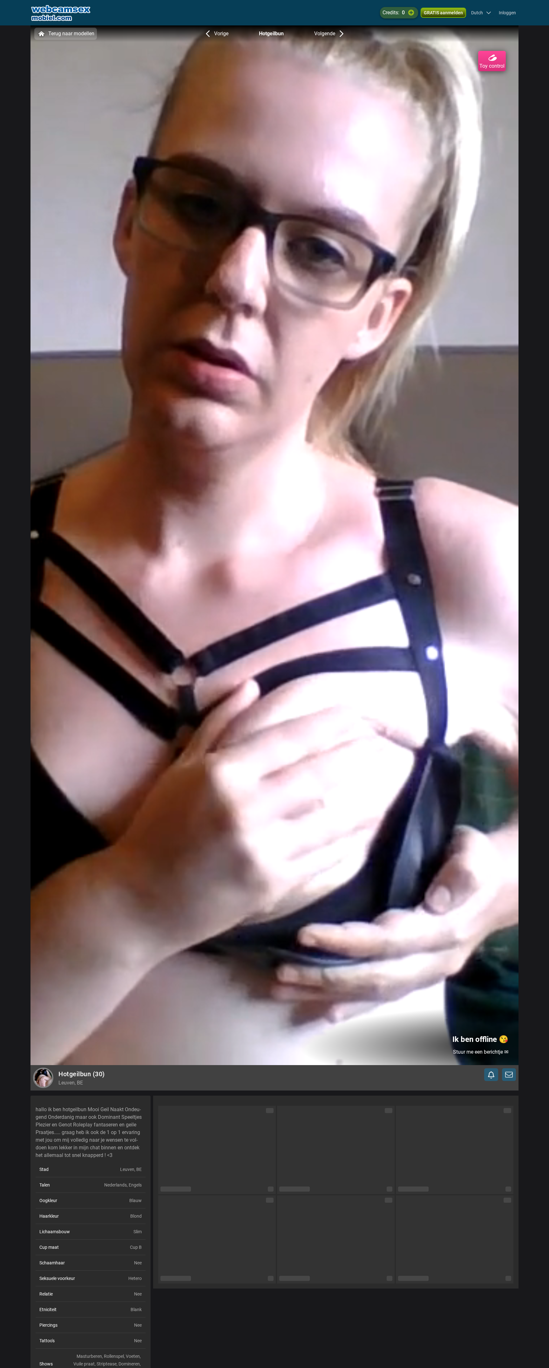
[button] (481, 13)
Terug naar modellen (71, 34)
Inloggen (507, 12)
